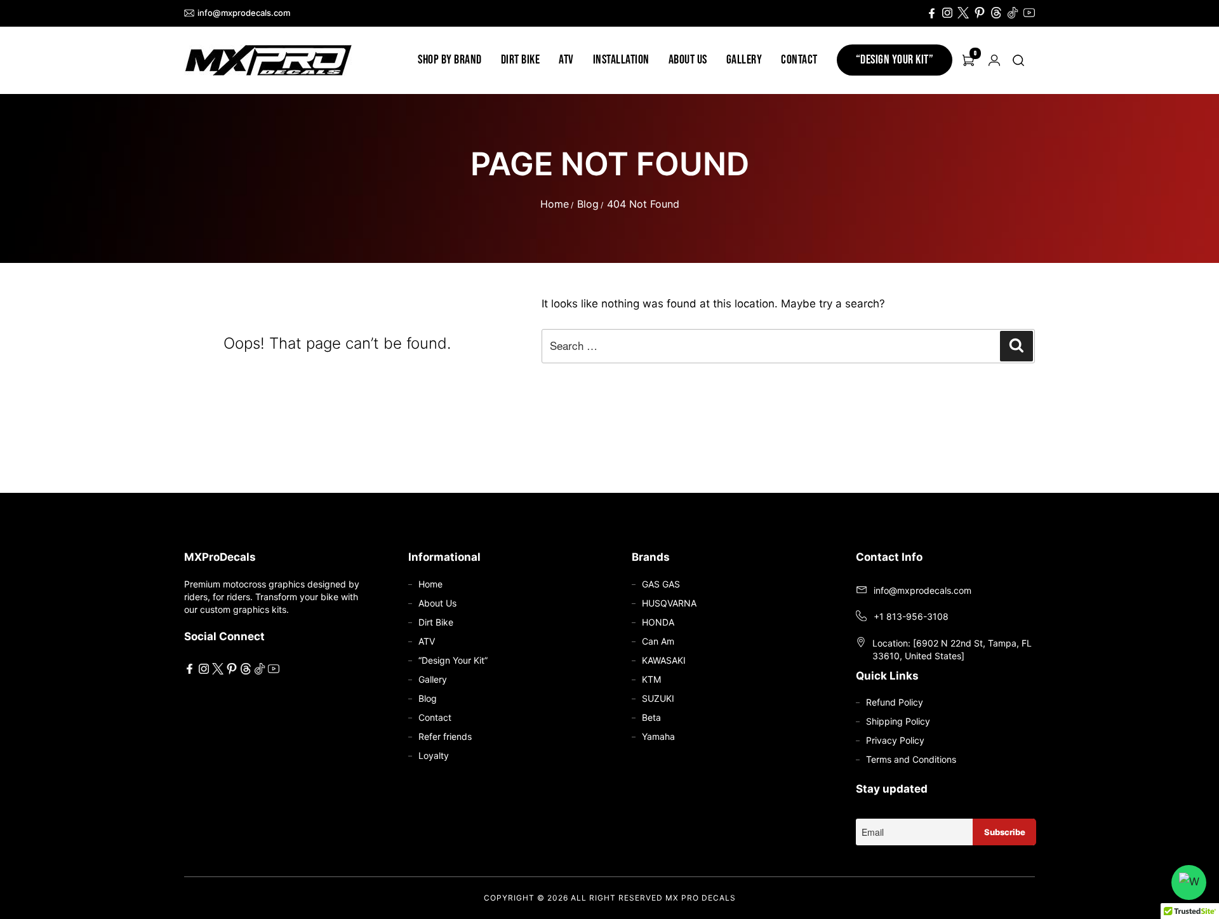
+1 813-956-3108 (911, 616)
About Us (688, 59)
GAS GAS (661, 584)
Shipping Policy (898, 721)
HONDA (658, 622)
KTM (651, 679)
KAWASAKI (664, 660)
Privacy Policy (895, 740)
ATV (566, 59)
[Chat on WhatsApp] (1188, 882)
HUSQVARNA (669, 603)
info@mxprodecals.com (243, 13)
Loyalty (433, 755)
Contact (799, 59)
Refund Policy (894, 702)
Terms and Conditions (911, 759)
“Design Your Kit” (895, 59)
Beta (651, 717)
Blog (588, 204)
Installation (621, 59)
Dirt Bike (520, 59)
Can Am (658, 641)
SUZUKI (658, 698)
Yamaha (658, 736)
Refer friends (445, 736)
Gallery (744, 59)
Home (554, 204)
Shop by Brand (450, 59)
